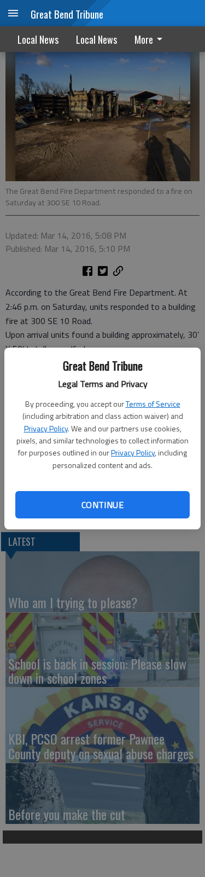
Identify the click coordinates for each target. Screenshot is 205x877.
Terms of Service (153, 403)
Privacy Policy (46, 428)
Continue (102, 504)
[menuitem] (151, 39)
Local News (37, 39)
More (143, 39)
